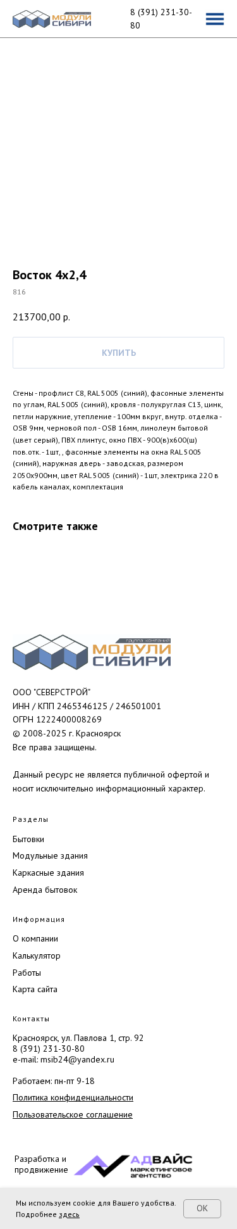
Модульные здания (50, 855)
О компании (35, 938)
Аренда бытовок (45, 889)
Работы (27, 972)
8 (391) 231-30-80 (49, 1048)
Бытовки (28, 839)
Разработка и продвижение (41, 1164)
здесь (69, 1214)
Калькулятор (37, 955)
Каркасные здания (48, 872)
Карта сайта (35, 989)
